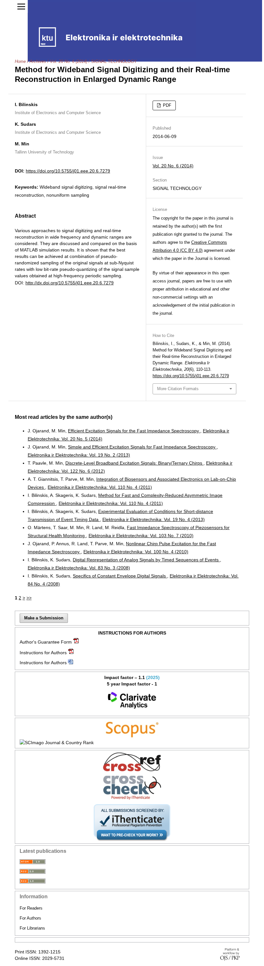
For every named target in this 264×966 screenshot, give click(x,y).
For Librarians (32, 928)
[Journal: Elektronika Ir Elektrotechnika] (132, 700)
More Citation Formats (178, 388)
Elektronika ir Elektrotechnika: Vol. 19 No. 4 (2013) (153, 519)
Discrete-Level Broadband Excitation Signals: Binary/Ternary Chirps (134, 463)
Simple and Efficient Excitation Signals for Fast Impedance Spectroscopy (142, 446)
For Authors (30, 918)
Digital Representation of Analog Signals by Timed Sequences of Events (146, 559)
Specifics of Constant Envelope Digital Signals (120, 575)
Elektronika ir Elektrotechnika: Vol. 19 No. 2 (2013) (79, 455)
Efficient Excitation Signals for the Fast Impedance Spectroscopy (134, 430)
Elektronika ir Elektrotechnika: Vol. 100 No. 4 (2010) (135, 551)
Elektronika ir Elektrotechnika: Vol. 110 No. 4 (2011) (100, 487)
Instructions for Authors (43, 652)
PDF (166, 105)
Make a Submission (43, 618)
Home (20, 61)
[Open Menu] (21, 6)
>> (29, 597)
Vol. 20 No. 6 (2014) (68, 61)
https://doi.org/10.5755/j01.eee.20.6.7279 (68, 170)
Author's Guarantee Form (46, 642)
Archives (38, 61)
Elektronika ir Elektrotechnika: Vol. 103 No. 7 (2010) (141, 535)
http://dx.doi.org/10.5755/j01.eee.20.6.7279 (69, 282)
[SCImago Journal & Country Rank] (132, 742)
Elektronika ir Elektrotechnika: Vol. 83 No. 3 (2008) (79, 567)
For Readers (31, 908)
